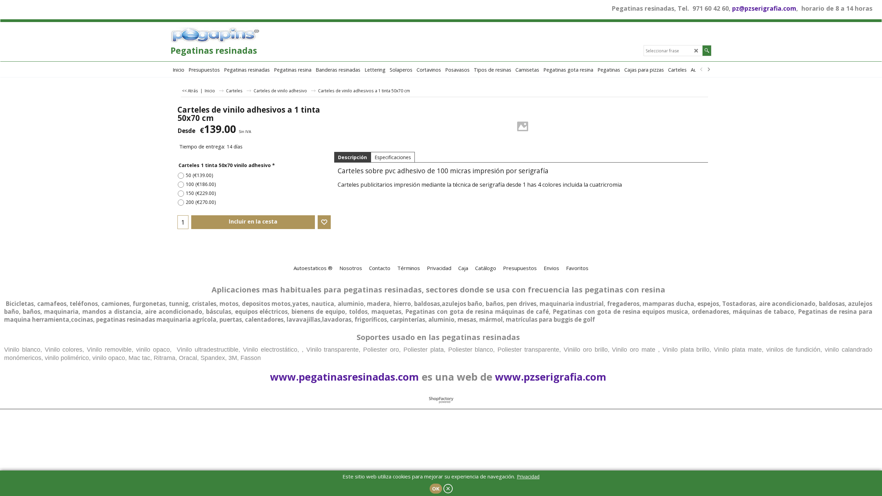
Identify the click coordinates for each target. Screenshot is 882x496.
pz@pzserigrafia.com (764, 8)
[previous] (701, 69)
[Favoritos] (324, 222)
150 (201, 193)
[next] (708, 69)
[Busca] (706, 50)
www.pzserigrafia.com (550, 376)
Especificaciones (393, 157)
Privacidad (528, 476)
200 (201, 202)
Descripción (352, 157)
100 (201, 184)
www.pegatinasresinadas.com (344, 376)
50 (199, 175)
